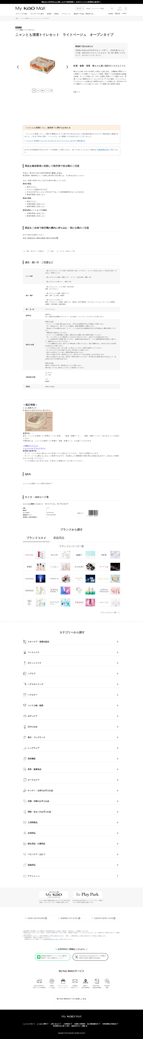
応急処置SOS (102, 149)
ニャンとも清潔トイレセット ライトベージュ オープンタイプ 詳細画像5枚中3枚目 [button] (42, 90)
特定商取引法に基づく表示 (61, 1026)
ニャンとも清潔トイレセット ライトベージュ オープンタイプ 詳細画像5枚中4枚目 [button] (47, 90)
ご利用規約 (66, 1024)
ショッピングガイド (29, 1024)
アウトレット (66, 14)
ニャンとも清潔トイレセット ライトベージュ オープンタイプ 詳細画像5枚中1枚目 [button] (34, 90)
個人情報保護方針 (92, 1024)
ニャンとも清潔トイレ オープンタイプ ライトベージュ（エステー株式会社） (56, 141)
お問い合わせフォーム (51, 939)
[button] (71, 641)
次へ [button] (67, 67)
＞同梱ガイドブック (30, 446)
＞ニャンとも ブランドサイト (34, 448)
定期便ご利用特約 (79, 1024)
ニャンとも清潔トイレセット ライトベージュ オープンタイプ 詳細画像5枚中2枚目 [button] (38, 90)
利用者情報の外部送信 (109, 1024)
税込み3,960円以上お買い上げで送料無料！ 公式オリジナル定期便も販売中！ (72, 2)
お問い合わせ (55, 1024)
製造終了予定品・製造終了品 (83, 14)
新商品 (56, 14)
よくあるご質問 (41, 1024)
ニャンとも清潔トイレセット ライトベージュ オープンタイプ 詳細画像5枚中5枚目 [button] (51, 90)
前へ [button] (17, 67)
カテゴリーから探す (37, 14)
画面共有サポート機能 (78, 1026)
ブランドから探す (22, 14)
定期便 (49, 14)
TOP (17, 18)
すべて (79, 8)
